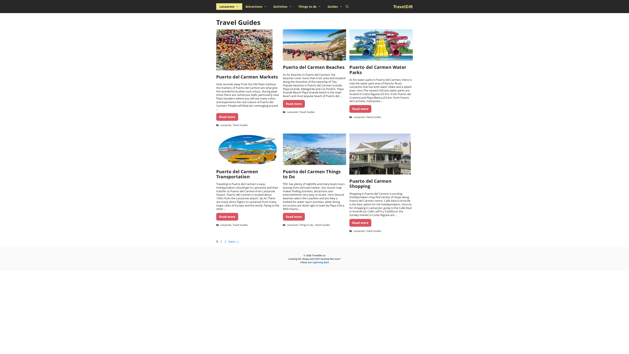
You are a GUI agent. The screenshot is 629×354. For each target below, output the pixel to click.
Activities (280, 7)
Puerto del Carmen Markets (247, 77)
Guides (333, 7)
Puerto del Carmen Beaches (313, 67)
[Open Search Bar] (347, 6)
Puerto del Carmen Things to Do (312, 174)
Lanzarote (226, 7)
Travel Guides (240, 125)
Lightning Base (320, 262)
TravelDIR (403, 6)
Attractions (254, 7)
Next (234, 242)
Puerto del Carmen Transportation (237, 174)
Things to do (307, 7)
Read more (227, 117)
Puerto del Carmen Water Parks (377, 69)
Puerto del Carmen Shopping (370, 183)
